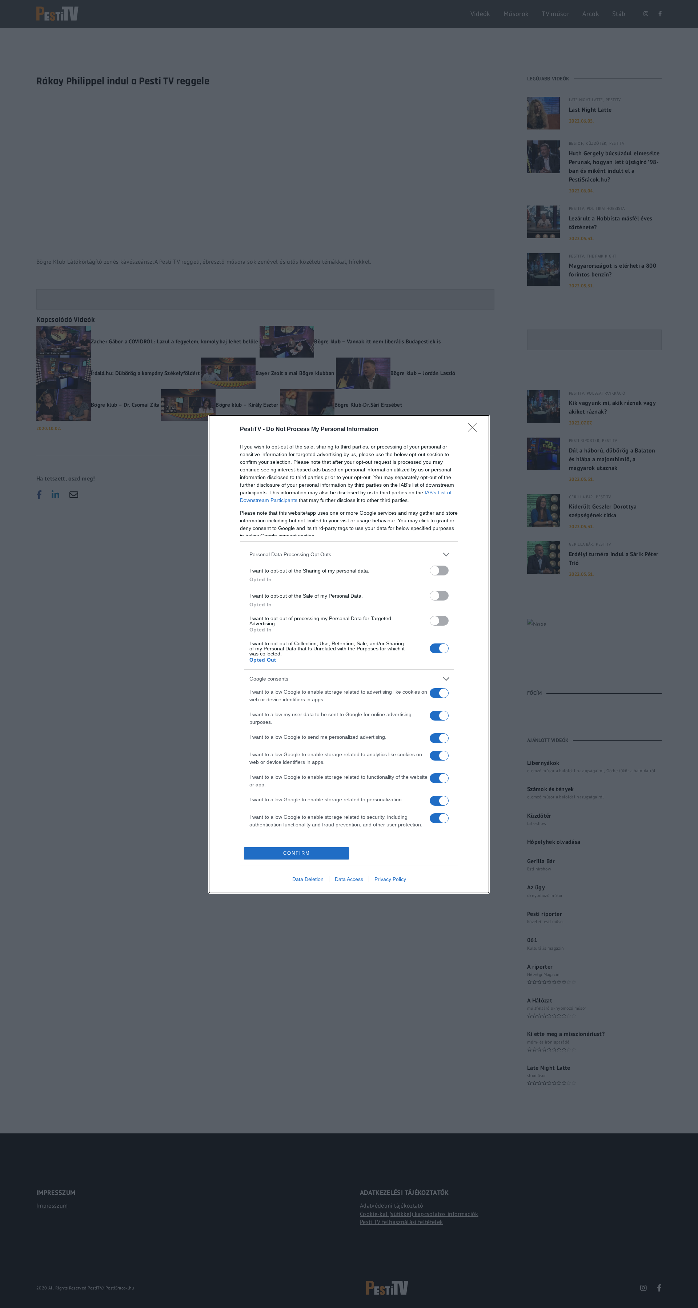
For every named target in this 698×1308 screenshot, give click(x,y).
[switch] (439, 570)
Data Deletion (308, 879)
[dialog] (349, 654)
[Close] (475, 429)
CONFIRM (296, 853)
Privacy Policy (390, 879)
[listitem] (349, 554)
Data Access (349, 879)
